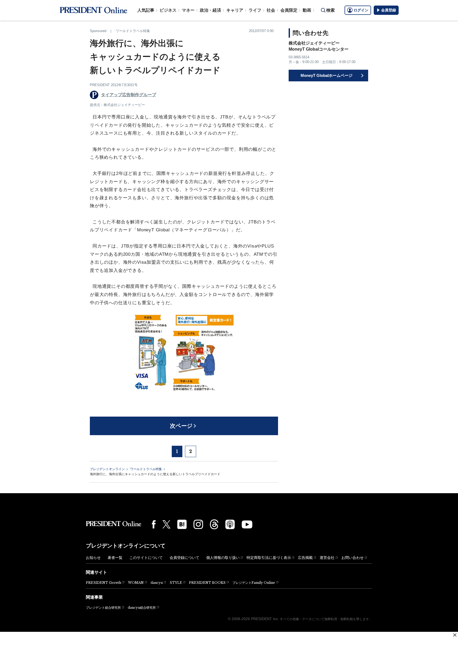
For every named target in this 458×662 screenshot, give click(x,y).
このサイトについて (146, 557)
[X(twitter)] (166, 524)
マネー (188, 10)
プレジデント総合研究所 (103, 608)
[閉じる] (455, 635)
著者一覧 (115, 557)
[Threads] (214, 524)
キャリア (234, 10)
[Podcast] (230, 524)
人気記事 (145, 10)
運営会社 (327, 557)
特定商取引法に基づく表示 (268, 557)
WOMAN (136, 583)
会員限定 (288, 10)
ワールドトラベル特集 (146, 469)
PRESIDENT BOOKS (207, 583)
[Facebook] (154, 524)
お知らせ (93, 557)
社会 (271, 10)
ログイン (361, 10)
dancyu (157, 583)
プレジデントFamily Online (253, 583)
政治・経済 (210, 10)
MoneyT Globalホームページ (327, 75)
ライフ (255, 10)
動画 (307, 10)
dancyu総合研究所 (142, 608)
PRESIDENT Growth (103, 583)
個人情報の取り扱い (223, 557)
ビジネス (168, 10)
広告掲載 (305, 557)
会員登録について (184, 557)
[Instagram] (198, 524)
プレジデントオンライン (107, 469)
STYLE (176, 583)
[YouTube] (247, 524)
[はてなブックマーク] (182, 524)
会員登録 (388, 10)
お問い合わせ (352, 557)
